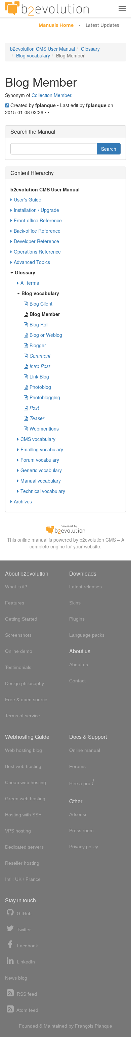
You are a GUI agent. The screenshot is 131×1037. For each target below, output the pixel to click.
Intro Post (40, 366)
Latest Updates (102, 25)
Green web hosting (25, 798)
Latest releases (85, 586)
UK (18, 879)
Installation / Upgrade (36, 210)
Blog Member (45, 314)
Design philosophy (24, 683)
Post (34, 407)
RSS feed (26, 994)
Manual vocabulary (40, 480)
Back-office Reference (37, 230)
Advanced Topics (32, 262)
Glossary (90, 48)
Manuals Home (56, 25)
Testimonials (18, 667)
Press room (81, 830)
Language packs (86, 635)
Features (14, 602)
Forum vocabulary (39, 459)
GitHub (23, 913)
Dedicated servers (24, 847)
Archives (23, 501)
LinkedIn (25, 961)
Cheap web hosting (25, 782)
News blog (16, 978)
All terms (29, 282)
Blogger (38, 345)
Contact (77, 680)
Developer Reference (36, 241)
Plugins (77, 619)
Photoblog (40, 387)
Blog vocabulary (33, 55)
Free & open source (26, 699)
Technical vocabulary (42, 491)
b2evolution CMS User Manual (42, 48)
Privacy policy (83, 846)
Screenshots (18, 635)
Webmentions (44, 428)
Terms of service (22, 715)
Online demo (18, 651)
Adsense (78, 814)
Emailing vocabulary (41, 449)
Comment (40, 355)
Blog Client (41, 303)
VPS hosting (18, 830)
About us (78, 664)
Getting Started (21, 619)
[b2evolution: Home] (46, 8)
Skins (75, 602)
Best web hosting (23, 766)
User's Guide (27, 199)
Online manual (84, 750)
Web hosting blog (23, 750)
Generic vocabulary (41, 470)
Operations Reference (37, 251)
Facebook (26, 945)
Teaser (37, 418)
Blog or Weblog (46, 334)
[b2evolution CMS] (65, 528)
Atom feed (26, 1010)
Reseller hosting (22, 863)
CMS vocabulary (37, 439)
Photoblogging (45, 397)
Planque (103, 1026)
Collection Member (51, 95)
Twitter (23, 929)
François (84, 1026)
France (33, 879)
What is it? (16, 586)
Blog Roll (39, 324)
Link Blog (39, 376)
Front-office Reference (38, 220)
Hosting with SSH (23, 814)
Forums (77, 766)
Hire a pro (81, 783)
